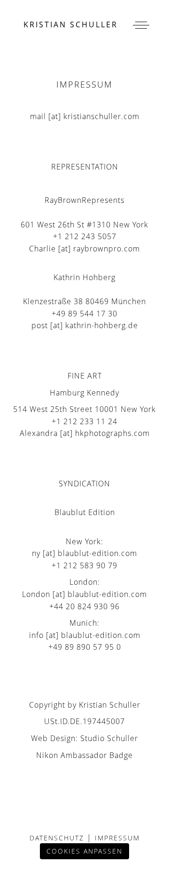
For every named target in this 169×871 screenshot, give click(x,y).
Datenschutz (58, 837)
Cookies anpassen (84, 851)
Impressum (116, 837)
